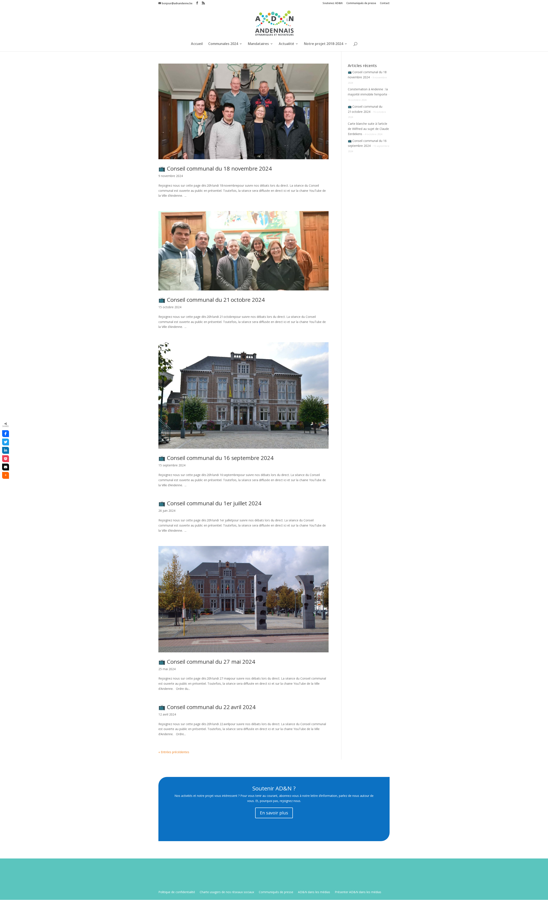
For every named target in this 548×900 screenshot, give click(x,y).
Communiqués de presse (361, 3)
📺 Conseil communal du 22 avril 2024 (207, 707)
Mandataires (258, 44)
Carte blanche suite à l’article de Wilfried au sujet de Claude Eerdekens (368, 129)
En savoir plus (274, 813)
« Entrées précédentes (173, 752)
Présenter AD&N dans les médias (358, 892)
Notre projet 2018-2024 (323, 44)
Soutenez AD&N (332, 3)
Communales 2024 (223, 44)
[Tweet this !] (5, 442)
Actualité (286, 44)
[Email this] (5, 467)
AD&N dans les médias (314, 892)
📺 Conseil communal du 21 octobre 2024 (211, 299)
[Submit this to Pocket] (5, 458)
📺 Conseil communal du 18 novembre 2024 (215, 168)
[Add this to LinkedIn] (5, 450)
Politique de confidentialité (176, 892)
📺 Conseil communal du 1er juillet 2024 (209, 503)
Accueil (197, 44)
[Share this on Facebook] (5, 433)
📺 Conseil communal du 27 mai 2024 (206, 661)
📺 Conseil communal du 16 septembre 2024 (216, 458)
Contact (385, 3)
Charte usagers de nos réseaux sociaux (227, 892)
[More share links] (5, 475)
